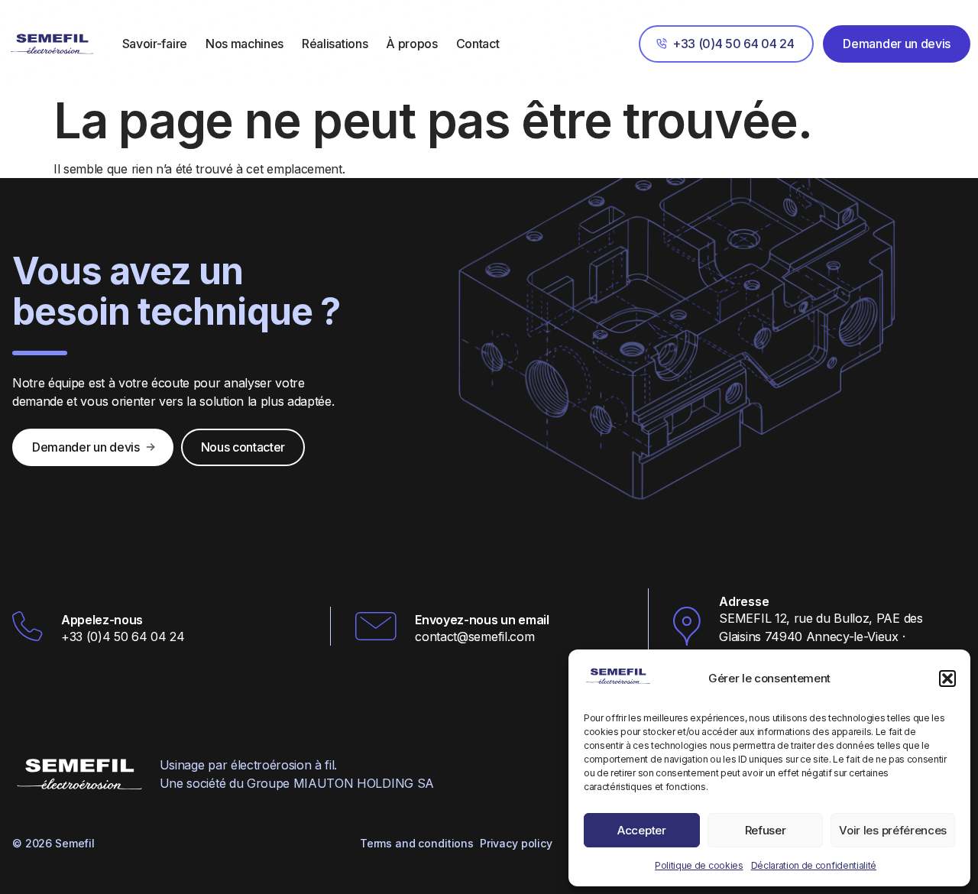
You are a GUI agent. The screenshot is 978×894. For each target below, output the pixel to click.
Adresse (744, 601)
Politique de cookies (699, 865)
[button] (947, 678)
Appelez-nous (102, 619)
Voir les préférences (893, 830)
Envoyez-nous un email (482, 619)
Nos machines (244, 43)
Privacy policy (516, 843)
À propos (411, 43)
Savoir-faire (154, 43)
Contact (478, 43)
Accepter (641, 830)
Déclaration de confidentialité (813, 865)
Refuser (765, 830)
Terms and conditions (417, 843)
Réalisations (335, 43)
